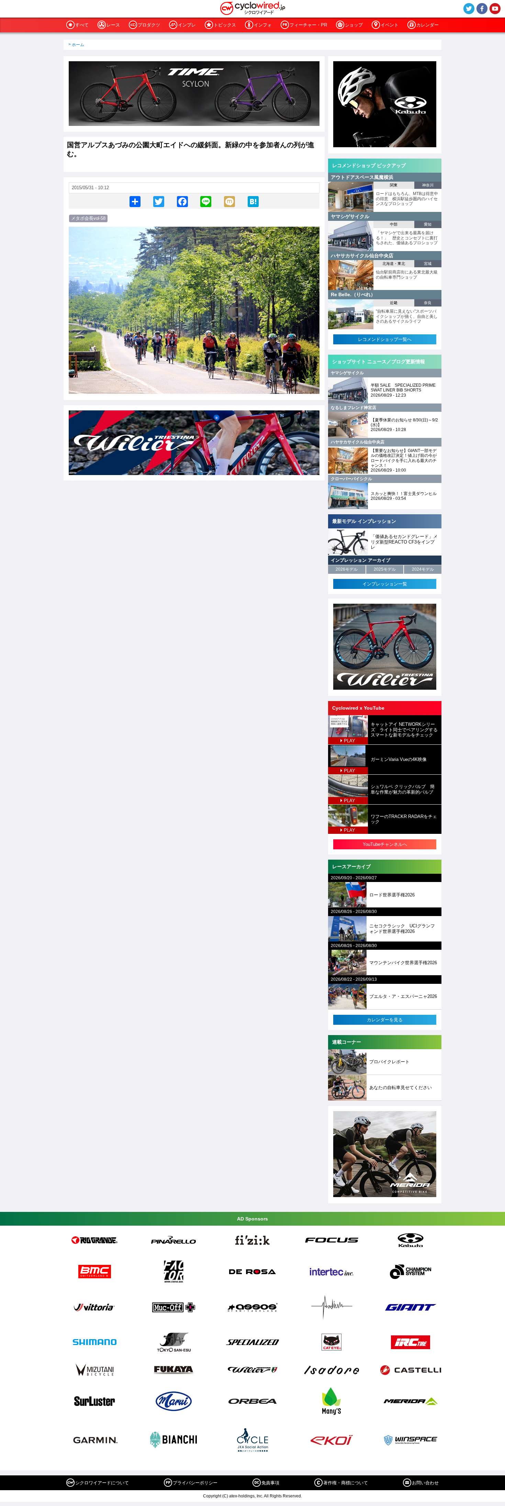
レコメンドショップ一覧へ (385, 339)
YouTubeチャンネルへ (385, 844)
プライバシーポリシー (195, 1482)
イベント (390, 25)
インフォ (263, 25)
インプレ (187, 25)
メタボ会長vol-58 (88, 218)
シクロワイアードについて (102, 1482)
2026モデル (347, 569)
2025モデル (385, 569)
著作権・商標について (345, 1482)
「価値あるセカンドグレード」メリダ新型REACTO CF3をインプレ (404, 542)
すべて (82, 25)
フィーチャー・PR (308, 25)
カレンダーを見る (385, 1019)
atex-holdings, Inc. (246, 1496)
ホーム (78, 44)
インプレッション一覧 (384, 584)
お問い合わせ (425, 1482)
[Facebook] (182, 201)
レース (113, 25)
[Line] (206, 201)
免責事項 (270, 1482)
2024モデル (423, 569)
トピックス (225, 25)
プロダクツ (149, 25)
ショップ (354, 25)
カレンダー (427, 25)
